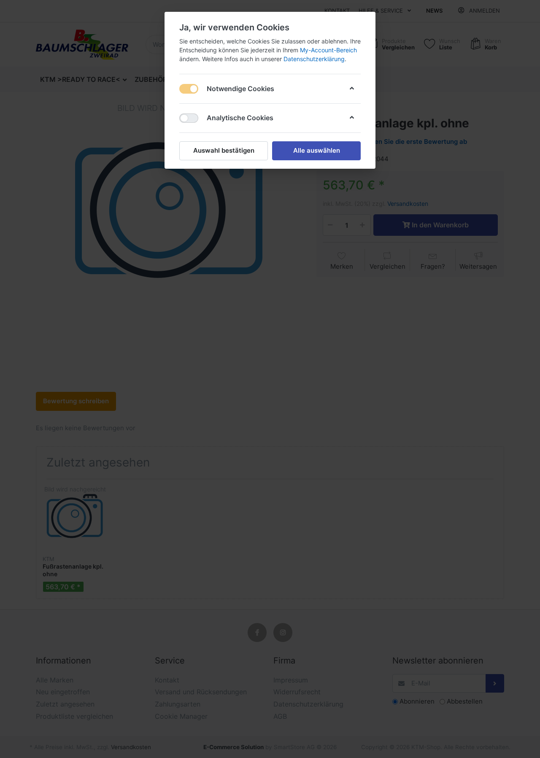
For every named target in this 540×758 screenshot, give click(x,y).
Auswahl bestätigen (223, 150)
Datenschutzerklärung (314, 58)
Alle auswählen (316, 150)
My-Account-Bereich (328, 50)
